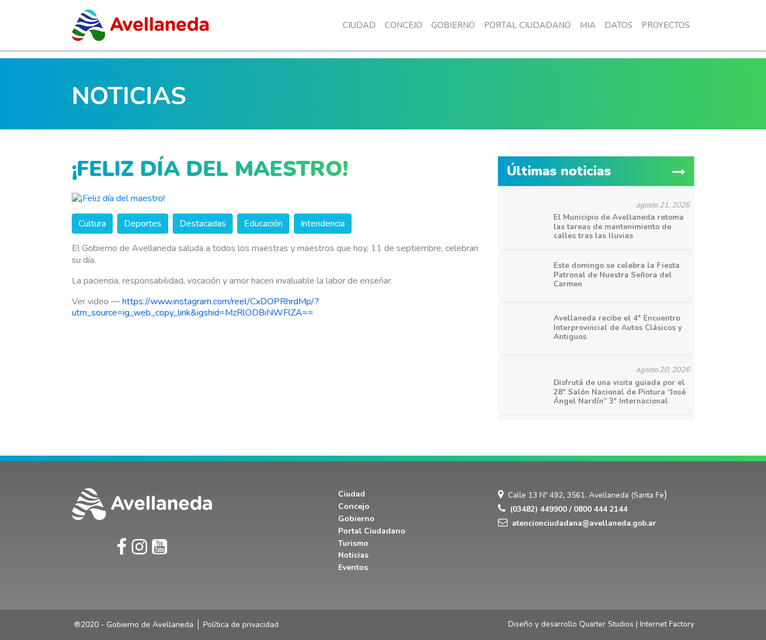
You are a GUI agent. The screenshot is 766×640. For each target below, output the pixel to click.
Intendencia (323, 223)
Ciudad (359, 25)
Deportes (142, 223)
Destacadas (202, 223)
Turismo (353, 543)
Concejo (403, 25)
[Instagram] (139, 547)
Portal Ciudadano (527, 25)
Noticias (353, 555)
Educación (263, 223)
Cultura (92, 223)
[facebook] (122, 547)
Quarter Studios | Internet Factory (636, 624)
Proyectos (666, 25)
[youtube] (159, 547)
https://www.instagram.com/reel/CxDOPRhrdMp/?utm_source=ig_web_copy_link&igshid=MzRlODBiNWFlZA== (195, 307)
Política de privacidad (241, 624)
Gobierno (453, 25)
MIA (588, 25)
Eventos (353, 567)
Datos (619, 25)
